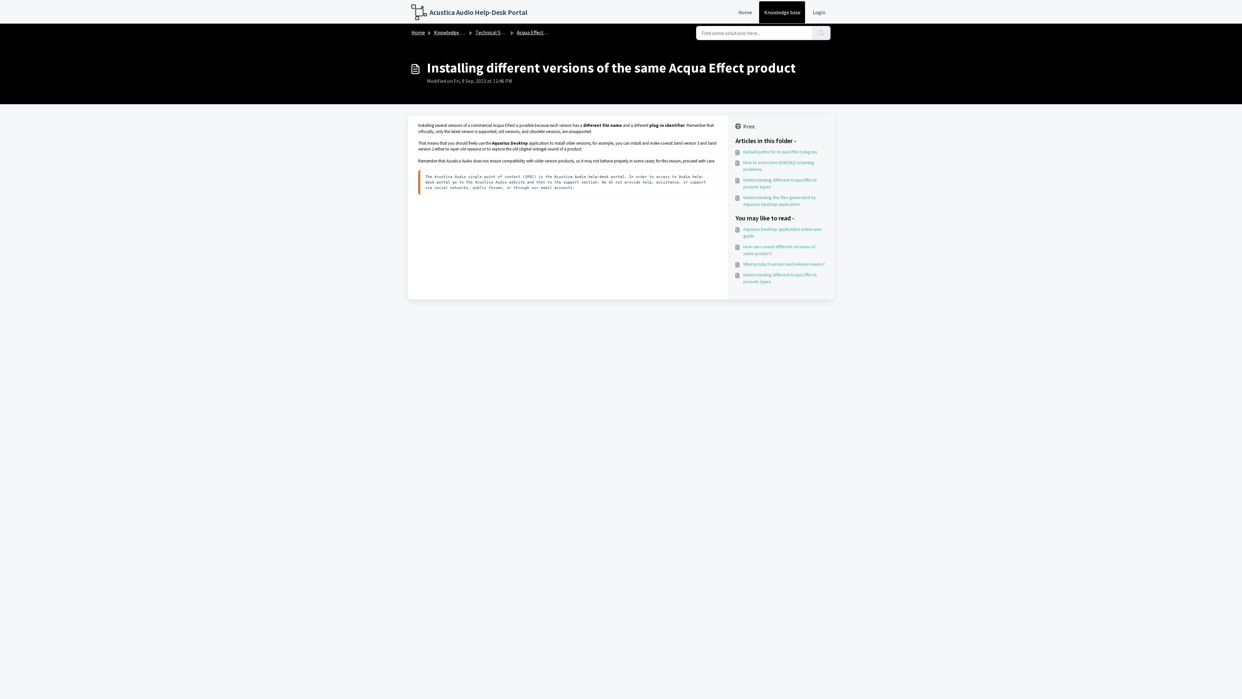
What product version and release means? (784, 264)
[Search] (821, 33)
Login (819, 12)
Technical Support (495, 32)
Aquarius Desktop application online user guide (782, 232)
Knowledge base (782, 12)
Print (749, 126)
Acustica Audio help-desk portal (589, 176)
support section (579, 182)
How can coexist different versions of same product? (779, 250)
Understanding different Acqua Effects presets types (780, 183)
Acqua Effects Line (536, 32)
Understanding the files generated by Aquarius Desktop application (779, 200)
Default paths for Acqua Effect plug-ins (780, 152)
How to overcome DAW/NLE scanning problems (778, 166)
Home (745, 12)
